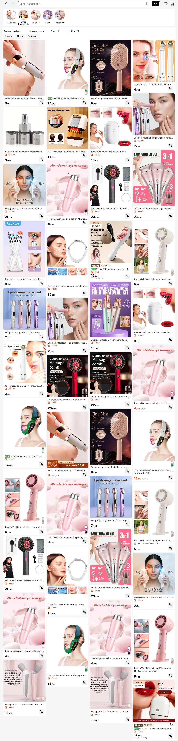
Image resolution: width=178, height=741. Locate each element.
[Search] (155, 3)
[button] (6, 4)
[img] (68, 464)
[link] (166, 4)
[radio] (11, 17)
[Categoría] (12, 4)
